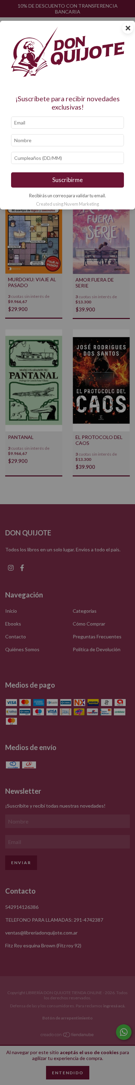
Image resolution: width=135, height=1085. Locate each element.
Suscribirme (67, 179)
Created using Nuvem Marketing (67, 204)
